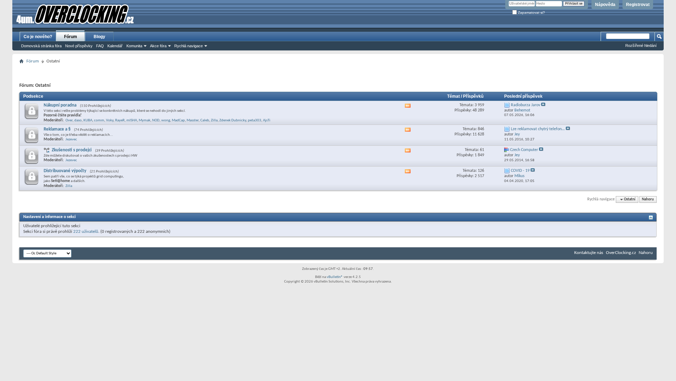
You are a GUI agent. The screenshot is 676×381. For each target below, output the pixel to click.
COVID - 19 (520, 171)
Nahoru (648, 199)
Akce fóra (158, 46)
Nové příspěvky (79, 46)
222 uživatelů (85, 231)
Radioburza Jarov (525, 105)
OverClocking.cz (621, 252)
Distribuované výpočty (65, 171)
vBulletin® (335, 277)
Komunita (134, 46)
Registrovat (638, 4)
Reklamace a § (57, 129)
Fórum (70, 36)
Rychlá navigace (188, 46)
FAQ (100, 46)
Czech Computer (524, 150)
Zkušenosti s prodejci (72, 150)
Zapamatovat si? (531, 12)
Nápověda (605, 4)
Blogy (99, 36)
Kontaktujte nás (588, 252)
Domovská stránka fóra (41, 46)
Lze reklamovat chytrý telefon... (538, 129)
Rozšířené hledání (641, 45)
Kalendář (115, 46)
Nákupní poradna (60, 105)
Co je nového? (38, 36)
